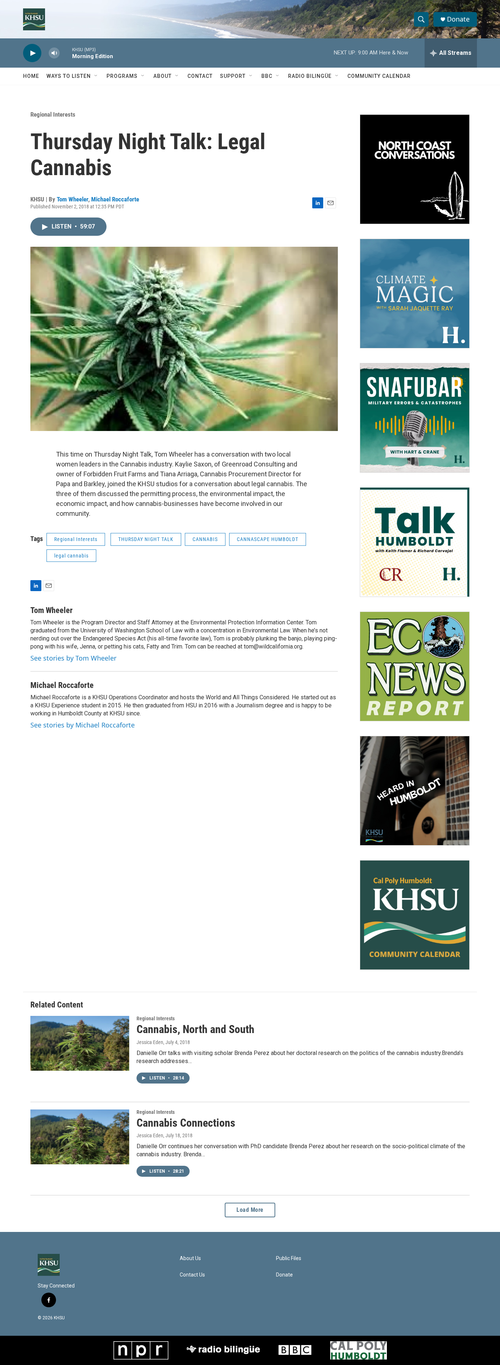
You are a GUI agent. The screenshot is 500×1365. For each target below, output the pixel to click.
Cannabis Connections (186, 1122)
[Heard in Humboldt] (414, 790)
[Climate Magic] (414, 293)
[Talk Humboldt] (414, 542)
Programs (122, 76)
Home (31, 76)
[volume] (54, 53)
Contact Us (192, 1275)
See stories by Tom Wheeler (73, 658)
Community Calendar (379, 76)
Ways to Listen (68, 76)
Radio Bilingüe (310, 76)
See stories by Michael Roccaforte (82, 725)
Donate (458, 19)
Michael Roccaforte (115, 199)
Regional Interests (52, 114)
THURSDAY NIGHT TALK (145, 539)
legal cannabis (71, 556)
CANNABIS (205, 539)
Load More (250, 1209)
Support (233, 76)
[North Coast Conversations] (414, 169)
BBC (266, 76)
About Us (190, 1258)
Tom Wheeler (72, 199)
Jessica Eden (150, 1042)
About (162, 76)
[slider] (66, 53)
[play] (32, 53)
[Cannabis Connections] (79, 1136)
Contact (200, 76)
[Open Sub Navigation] (96, 76)
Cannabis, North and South (195, 1029)
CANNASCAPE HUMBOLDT (267, 539)
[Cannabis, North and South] (79, 1043)
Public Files (288, 1258)
